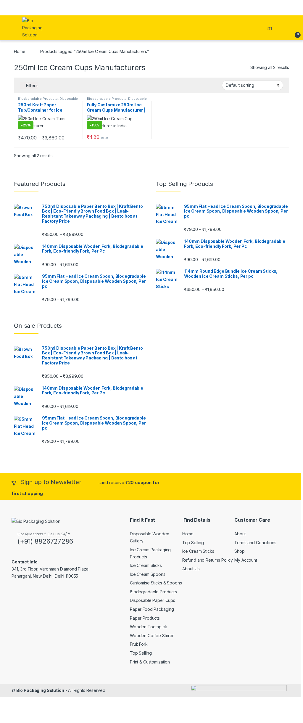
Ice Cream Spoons (147, 574)
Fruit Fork (139, 644)
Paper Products (145, 618)
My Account (245, 560)
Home (19, 51)
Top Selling (141, 652)
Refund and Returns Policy (207, 560)
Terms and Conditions (255, 542)
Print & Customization (150, 661)
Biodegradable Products (38, 99)
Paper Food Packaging (152, 609)
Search (270, 28)
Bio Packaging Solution (40, 690)
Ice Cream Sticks (146, 565)
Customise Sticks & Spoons (156, 582)
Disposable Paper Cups (152, 600)
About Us (191, 568)
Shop (239, 551)
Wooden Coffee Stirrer (152, 635)
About (240, 533)
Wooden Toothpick (148, 626)
